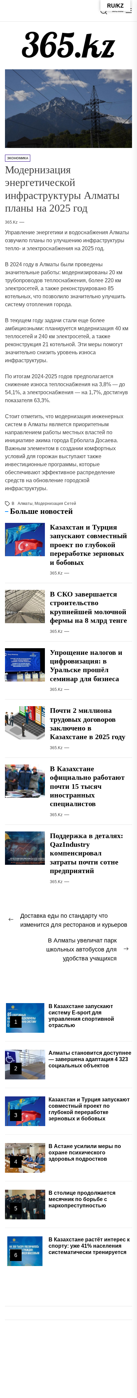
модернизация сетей (55, 503)
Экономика (17, 158)
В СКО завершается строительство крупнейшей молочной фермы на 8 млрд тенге (88, 607)
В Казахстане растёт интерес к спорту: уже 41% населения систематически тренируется (89, 1246)
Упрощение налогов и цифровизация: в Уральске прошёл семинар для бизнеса (86, 665)
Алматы (25, 503)
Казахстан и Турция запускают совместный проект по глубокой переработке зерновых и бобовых (88, 545)
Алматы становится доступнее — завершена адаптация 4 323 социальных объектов (90, 1059)
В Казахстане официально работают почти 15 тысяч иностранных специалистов (87, 786)
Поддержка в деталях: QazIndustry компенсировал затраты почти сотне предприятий (86, 853)
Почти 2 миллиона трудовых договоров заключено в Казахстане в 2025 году (87, 723)
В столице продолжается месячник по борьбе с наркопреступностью (82, 1199)
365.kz (11, 222)
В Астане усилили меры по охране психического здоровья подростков (85, 1152)
